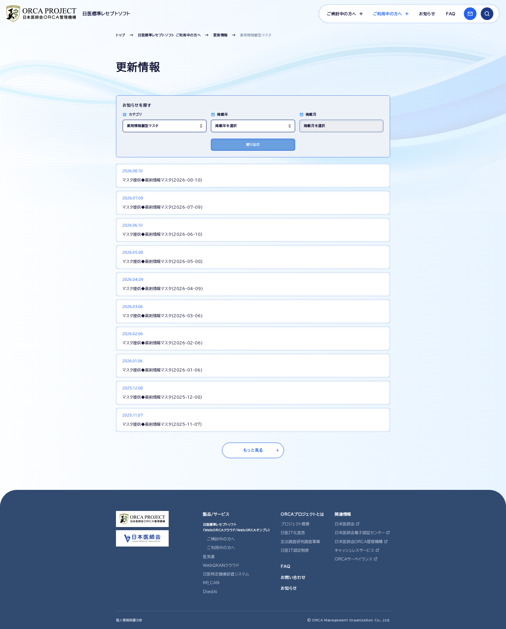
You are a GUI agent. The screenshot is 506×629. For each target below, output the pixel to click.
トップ (120, 35)
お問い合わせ (293, 577)
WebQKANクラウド (221, 565)
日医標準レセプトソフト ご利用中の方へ (169, 35)
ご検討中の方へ (221, 539)
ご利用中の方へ (221, 548)
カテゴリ (135, 114)
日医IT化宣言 (293, 533)
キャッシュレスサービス (354, 550)
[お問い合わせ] (470, 13)
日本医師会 (344, 524)
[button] (487, 13)
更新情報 (220, 35)
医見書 (209, 557)
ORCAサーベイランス (353, 559)
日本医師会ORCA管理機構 (359, 542)
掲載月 (311, 114)
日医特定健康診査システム (226, 574)
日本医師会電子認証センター (360, 533)
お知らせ (427, 14)
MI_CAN (211, 583)
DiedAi (210, 592)
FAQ (450, 14)
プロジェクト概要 (295, 524)
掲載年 (222, 114)
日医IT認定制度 (295, 550)
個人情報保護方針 (129, 620)
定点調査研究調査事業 (300, 542)
